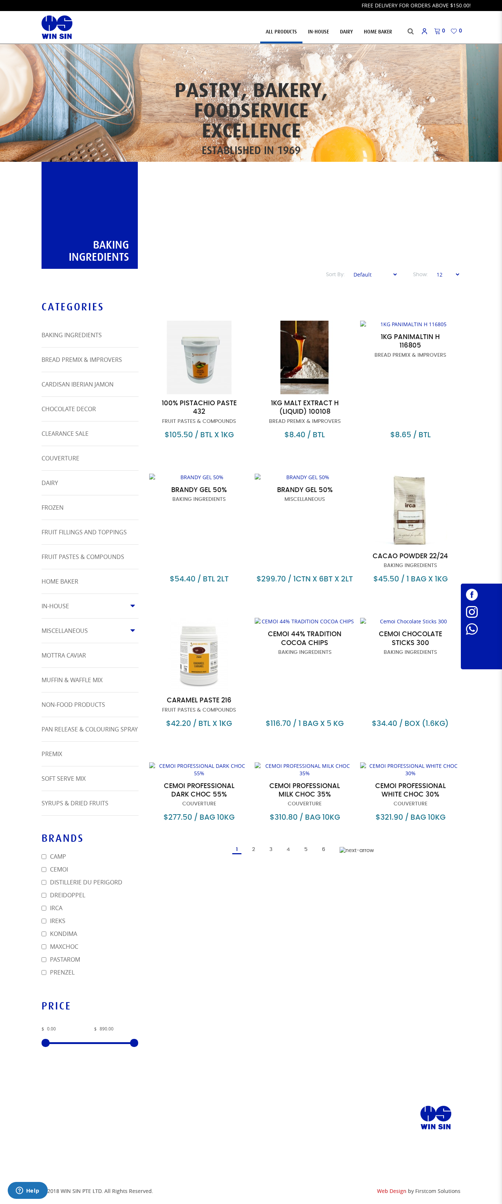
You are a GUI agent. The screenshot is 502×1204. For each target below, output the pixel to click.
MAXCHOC (63, 946)
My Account (166, 1136)
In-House (55, 606)
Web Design (391, 1190)
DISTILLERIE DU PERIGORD (85, 882)
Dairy (50, 483)
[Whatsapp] (481, 629)
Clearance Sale (65, 434)
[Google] (481, 652)
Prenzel (62, 972)
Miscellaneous (65, 631)
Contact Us (165, 1127)
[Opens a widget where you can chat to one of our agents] (27, 1191)
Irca (55, 908)
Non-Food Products (73, 705)
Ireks (57, 921)
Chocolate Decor (69, 409)
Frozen (53, 507)
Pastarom (64, 959)
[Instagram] (481, 612)
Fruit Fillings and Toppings (84, 532)
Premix (52, 754)
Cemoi (58, 869)
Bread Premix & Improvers (82, 360)
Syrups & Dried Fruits (75, 803)
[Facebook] (481, 595)
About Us (162, 1109)
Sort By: (335, 274)
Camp (57, 856)
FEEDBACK (162, 1155)
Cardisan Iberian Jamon (78, 384)
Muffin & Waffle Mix (72, 680)
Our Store (56, 1109)
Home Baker (60, 581)
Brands (159, 1118)
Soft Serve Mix (64, 778)
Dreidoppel (67, 895)
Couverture (60, 458)
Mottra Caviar (64, 655)
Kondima (63, 933)
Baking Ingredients (72, 335)
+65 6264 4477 (280, 1135)
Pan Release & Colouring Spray (90, 729)
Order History (169, 1146)
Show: (420, 274)
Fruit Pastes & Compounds (83, 557)
